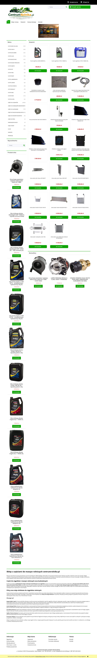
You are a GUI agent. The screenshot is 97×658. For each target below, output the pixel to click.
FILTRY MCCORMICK (12, 86)
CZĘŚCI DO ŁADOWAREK (13, 109)
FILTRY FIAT (10, 69)
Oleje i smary (11, 125)
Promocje (10, 135)
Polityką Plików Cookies (40, 656)
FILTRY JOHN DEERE (12, 52)
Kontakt (71, 639)
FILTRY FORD (10, 72)
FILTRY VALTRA (11, 99)
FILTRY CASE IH (11, 49)
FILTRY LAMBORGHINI (12, 79)
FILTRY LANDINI (11, 82)
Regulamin (9, 639)
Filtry (9, 129)
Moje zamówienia (32, 641)
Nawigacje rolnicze (12, 122)
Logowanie (30, 639)
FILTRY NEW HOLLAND (13, 46)
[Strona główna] (21, 12)
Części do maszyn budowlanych (16, 112)
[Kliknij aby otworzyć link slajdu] (48, 31)
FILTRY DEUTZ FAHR (12, 59)
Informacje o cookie (11, 645)
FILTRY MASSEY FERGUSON (13, 62)
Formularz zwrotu (52, 639)
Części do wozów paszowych (15, 115)
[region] (48, 31)
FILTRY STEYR (11, 95)
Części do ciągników (13, 102)
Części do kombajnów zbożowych (16, 105)
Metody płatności (11, 643)
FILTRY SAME (10, 92)
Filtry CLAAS (11, 56)
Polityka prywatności (12, 646)
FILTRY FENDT (11, 76)
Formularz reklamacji (53, 641)
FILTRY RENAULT (11, 89)
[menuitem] (15, 22)
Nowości (10, 132)
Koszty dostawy (10, 641)
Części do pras (11, 119)
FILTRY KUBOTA (11, 66)
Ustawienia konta (32, 645)
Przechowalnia (31, 643)
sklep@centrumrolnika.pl (62, 651)
